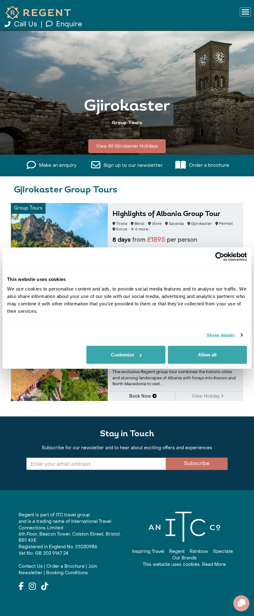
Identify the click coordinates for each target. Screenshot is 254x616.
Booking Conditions (67, 573)
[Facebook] (21, 586)
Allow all (207, 354)
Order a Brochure (65, 566)
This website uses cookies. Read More (184, 564)
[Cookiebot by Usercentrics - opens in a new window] (220, 256)
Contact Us (31, 566)
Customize (122, 354)
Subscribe (196, 463)
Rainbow (199, 551)
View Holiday (206, 396)
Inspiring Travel (148, 551)
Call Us (25, 24)
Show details (221, 335)
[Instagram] (32, 586)
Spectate (223, 551)
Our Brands (184, 558)
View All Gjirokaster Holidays (127, 146)
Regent (177, 551)
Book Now (140, 396)
